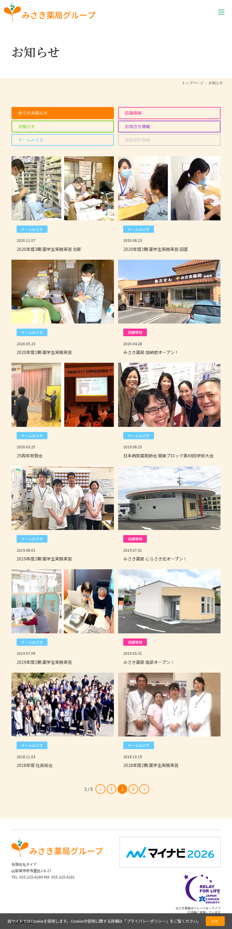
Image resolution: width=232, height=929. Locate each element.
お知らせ (26, 126)
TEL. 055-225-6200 (27, 876)
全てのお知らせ (33, 113)
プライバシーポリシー (146, 921)
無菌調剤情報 (137, 140)
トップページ (193, 82)
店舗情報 (133, 113)
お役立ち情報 (137, 126)
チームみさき (31, 140)
